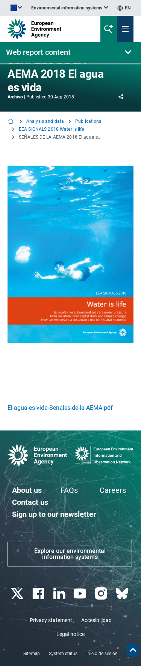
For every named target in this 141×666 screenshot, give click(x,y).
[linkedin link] (60, 593)
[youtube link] (81, 593)
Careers (113, 490)
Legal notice (70, 634)
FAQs (69, 490)
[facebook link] (39, 593)
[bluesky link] (122, 593)
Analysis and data (45, 121)
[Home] (11, 122)
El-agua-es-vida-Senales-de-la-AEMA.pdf (60, 407)
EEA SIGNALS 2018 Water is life (51, 129)
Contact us (30, 502)
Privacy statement (51, 620)
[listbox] (69, 8)
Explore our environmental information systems (70, 553)
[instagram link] (102, 593)
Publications (88, 121)
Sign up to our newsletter (54, 514)
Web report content (38, 52)
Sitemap (31, 653)
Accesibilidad (96, 620)
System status (63, 653)
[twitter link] (17, 593)
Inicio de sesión (102, 653)
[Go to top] (132, 650)
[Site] (48, 29)
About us (27, 490)
